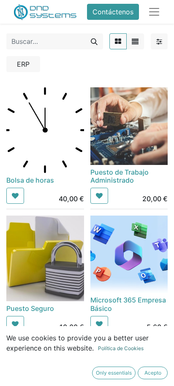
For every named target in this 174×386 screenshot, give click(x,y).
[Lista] (135, 41)
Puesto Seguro (30, 308)
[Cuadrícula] (118, 41)
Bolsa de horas (30, 180)
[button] (15, 196)
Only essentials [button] (114, 373)
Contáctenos (112, 12)
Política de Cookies (121, 348)
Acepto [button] (152, 373)
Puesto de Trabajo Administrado (119, 176)
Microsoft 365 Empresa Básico (128, 304)
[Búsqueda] (94, 41)
